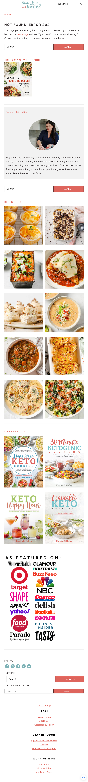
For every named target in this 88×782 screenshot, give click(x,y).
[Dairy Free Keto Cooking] (23, 486)
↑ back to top (44, 705)
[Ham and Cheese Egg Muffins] (23, 244)
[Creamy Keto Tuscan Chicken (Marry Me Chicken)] (23, 418)
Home (7, 14)
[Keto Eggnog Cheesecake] (23, 331)
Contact (44, 744)
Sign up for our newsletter (44, 740)
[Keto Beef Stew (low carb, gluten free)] (23, 374)
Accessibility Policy (44, 724)
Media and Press (44, 772)
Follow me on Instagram (44, 748)
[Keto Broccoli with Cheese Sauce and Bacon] (64, 418)
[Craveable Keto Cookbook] (64, 543)
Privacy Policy (44, 717)
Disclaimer (44, 720)
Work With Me (44, 768)
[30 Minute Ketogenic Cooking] (64, 486)
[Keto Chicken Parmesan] (64, 287)
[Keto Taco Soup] (64, 331)
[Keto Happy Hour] (23, 543)
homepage (22, 34)
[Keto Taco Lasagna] (23, 287)
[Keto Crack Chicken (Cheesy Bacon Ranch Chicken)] (64, 374)
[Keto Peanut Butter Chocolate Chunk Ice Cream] (64, 244)
